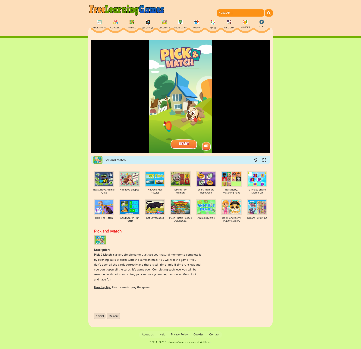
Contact (214, 334)
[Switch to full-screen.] (264, 160)
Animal (100, 316)
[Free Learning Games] (126, 16)
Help (162, 334)
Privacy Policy (179, 334)
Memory (113, 316)
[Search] (269, 13)
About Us (148, 334)
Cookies (198, 334)
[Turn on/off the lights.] (255, 160)
